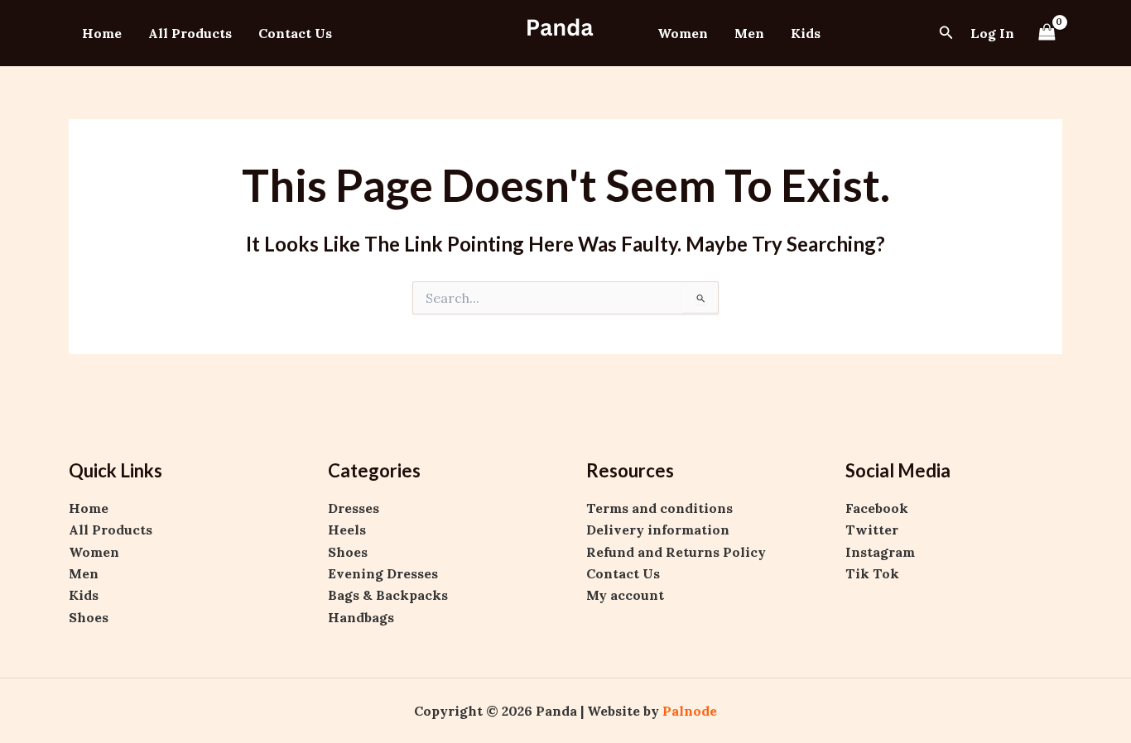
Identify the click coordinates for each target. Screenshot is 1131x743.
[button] (946, 33)
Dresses (353, 508)
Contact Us (295, 33)
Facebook (876, 508)
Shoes (88, 617)
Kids (806, 33)
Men (749, 33)
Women (682, 33)
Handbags (361, 617)
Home (102, 33)
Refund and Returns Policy (676, 552)
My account (625, 595)
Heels (347, 529)
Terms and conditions (659, 508)
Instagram (880, 552)
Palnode (689, 710)
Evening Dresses (383, 573)
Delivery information (657, 529)
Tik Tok (872, 573)
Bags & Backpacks (388, 595)
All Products (190, 33)
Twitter (871, 529)
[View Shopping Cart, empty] (1046, 32)
